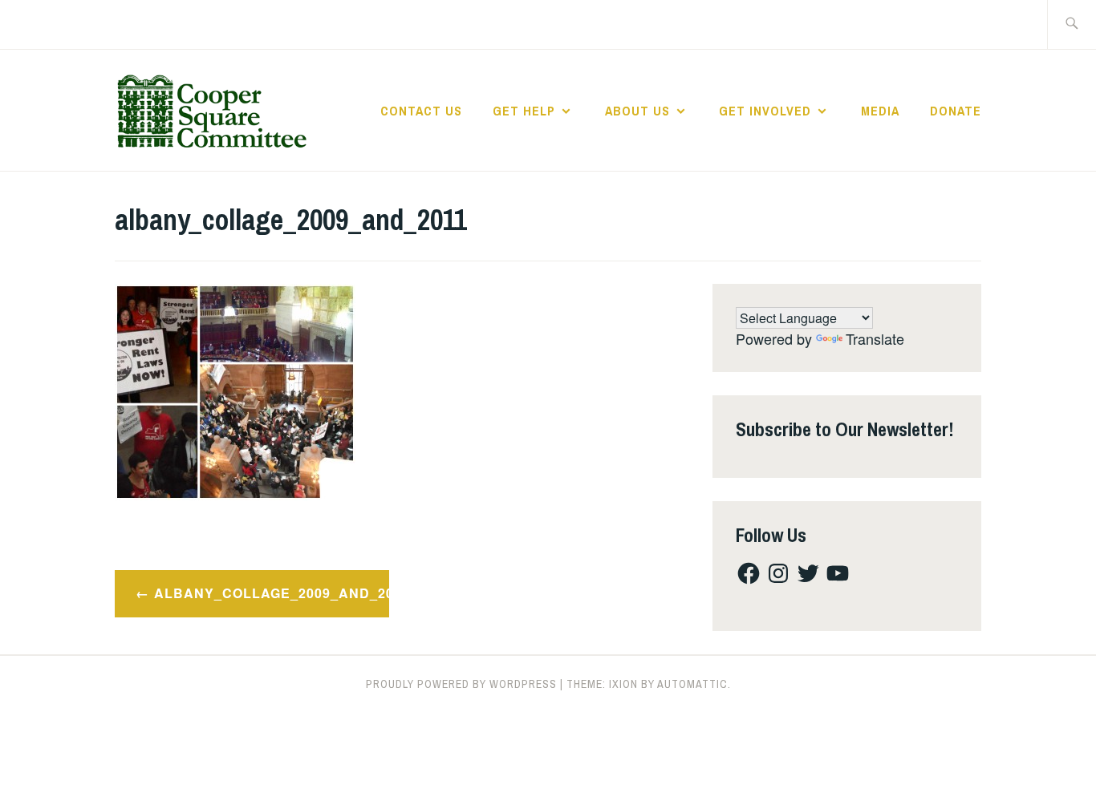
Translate (875, 338)
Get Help (524, 110)
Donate (955, 110)
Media (880, 110)
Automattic (692, 684)
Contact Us (421, 110)
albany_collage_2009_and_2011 (271, 593)
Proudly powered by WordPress (461, 684)
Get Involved (765, 110)
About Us (637, 110)
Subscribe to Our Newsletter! (845, 429)
